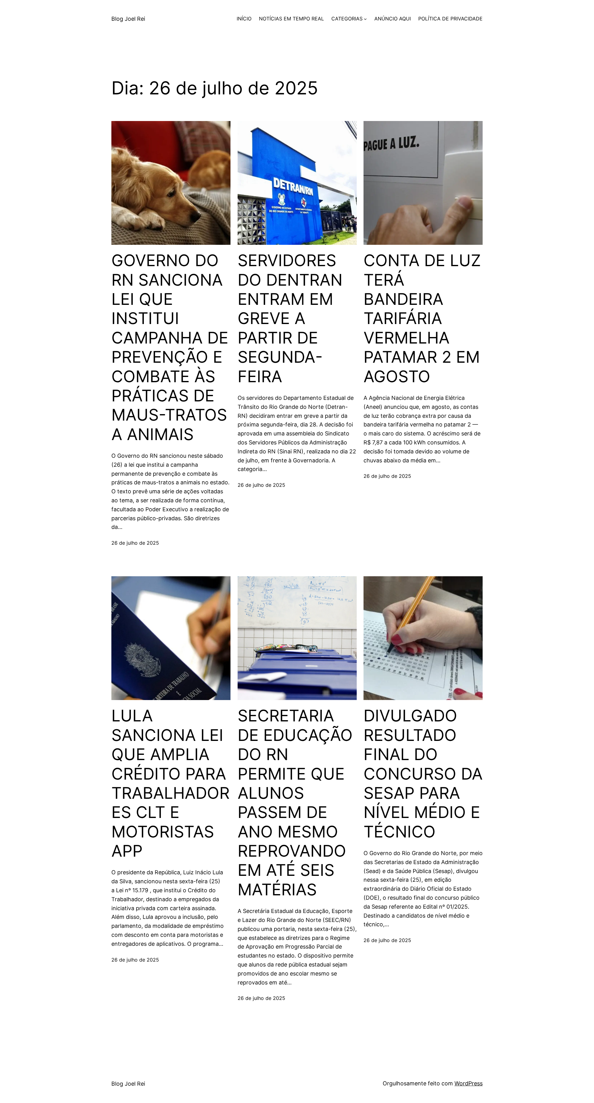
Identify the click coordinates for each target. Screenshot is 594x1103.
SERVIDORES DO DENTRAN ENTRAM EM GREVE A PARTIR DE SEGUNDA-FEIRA (290, 318)
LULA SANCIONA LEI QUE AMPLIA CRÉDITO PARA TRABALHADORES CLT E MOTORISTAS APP (170, 783)
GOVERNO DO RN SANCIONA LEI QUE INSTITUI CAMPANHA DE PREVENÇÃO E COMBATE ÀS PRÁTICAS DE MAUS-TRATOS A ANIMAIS (169, 347)
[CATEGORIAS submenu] (365, 18)
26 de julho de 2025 (135, 543)
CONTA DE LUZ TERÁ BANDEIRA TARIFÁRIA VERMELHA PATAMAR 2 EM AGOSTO (422, 318)
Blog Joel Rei (128, 18)
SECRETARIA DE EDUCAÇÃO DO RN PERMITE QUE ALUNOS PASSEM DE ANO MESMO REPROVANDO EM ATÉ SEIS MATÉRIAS (295, 802)
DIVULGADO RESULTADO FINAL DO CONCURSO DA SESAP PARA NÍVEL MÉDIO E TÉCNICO (423, 773)
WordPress (468, 1083)
